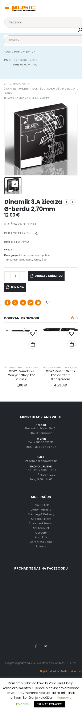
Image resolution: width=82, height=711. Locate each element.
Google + (30, 302)
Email (38, 302)
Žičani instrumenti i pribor (34, 255)
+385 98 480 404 (44, 447)
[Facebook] (36, 646)
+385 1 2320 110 (44, 442)
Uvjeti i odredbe (49, 671)
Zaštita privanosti (71, 671)
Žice (44, 259)
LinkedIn (23, 302)
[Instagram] (46, 646)
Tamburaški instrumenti (18, 259)
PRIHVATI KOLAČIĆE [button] (49, 704)
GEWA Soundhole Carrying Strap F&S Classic (21, 375)
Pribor (36, 367)
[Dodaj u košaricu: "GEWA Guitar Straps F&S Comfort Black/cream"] (71, 344)
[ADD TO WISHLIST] (48, 302)
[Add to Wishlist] (33, 334)
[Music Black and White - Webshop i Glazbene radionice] (24, 8)
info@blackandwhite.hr (41, 461)
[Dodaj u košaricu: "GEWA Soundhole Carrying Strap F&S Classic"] (32, 344)
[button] (72, 318)
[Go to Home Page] (5, 84)
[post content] (21, 344)
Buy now (18, 287)
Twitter (15, 302)
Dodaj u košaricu (49, 276)
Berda (36, 259)
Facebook (7, 302)
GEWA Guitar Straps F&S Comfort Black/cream (60, 375)
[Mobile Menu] (7, 8)
